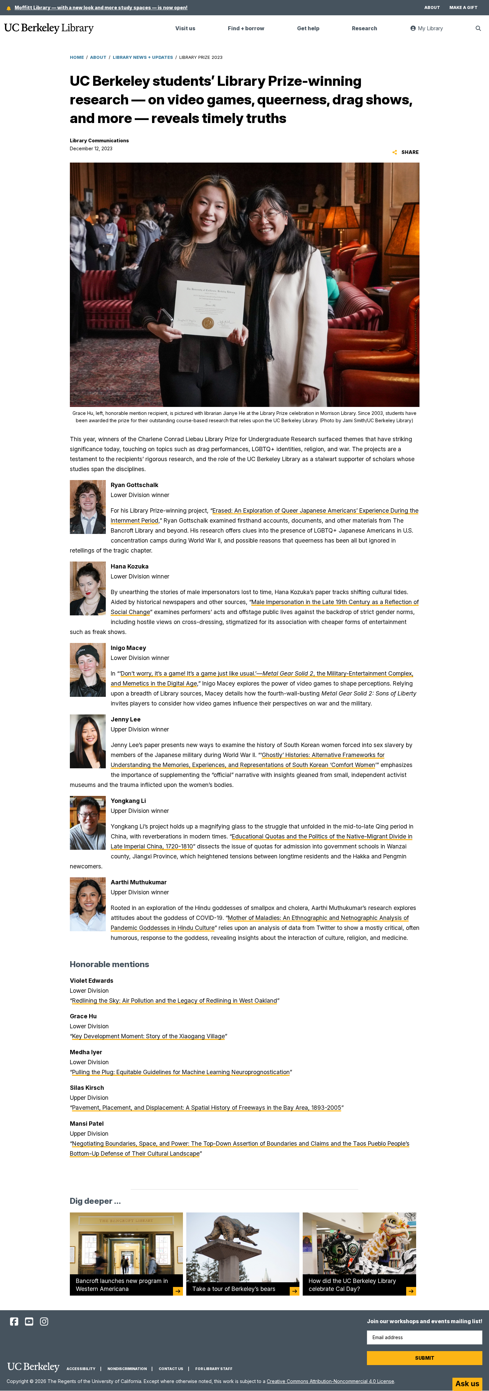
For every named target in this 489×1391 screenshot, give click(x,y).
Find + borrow (246, 28)
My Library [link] (433, 31)
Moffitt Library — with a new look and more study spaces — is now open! (101, 7)
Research (364, 28)
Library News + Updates (143, 57)
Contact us (171, 1369)
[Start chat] (467, 1384)
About (432, 7)
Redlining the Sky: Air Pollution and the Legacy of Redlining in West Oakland (174, 1000)
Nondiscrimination (127, 1369)
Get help (308, 28)
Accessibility (81, 1369)
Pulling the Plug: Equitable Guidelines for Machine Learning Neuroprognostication (181, 1072)
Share (410, 152)
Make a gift (463, 7)
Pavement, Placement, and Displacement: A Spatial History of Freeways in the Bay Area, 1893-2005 (206, 1107)
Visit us (185, 28)
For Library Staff (214, 1369)
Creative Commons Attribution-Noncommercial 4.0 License (330, 1381)
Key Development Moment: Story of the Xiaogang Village (148, 1036)
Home (77, 57)
